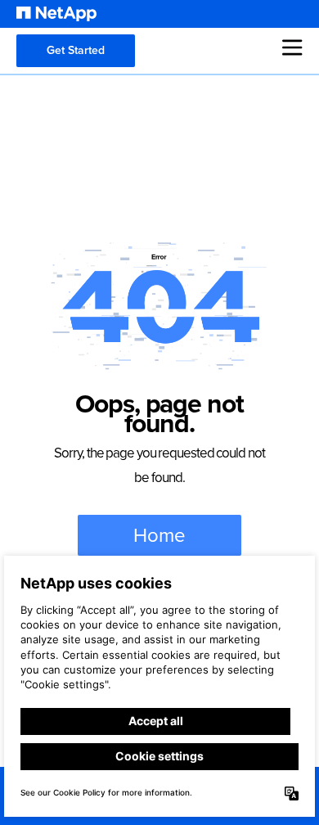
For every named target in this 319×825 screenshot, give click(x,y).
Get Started (76, 50)
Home (159, 535)
